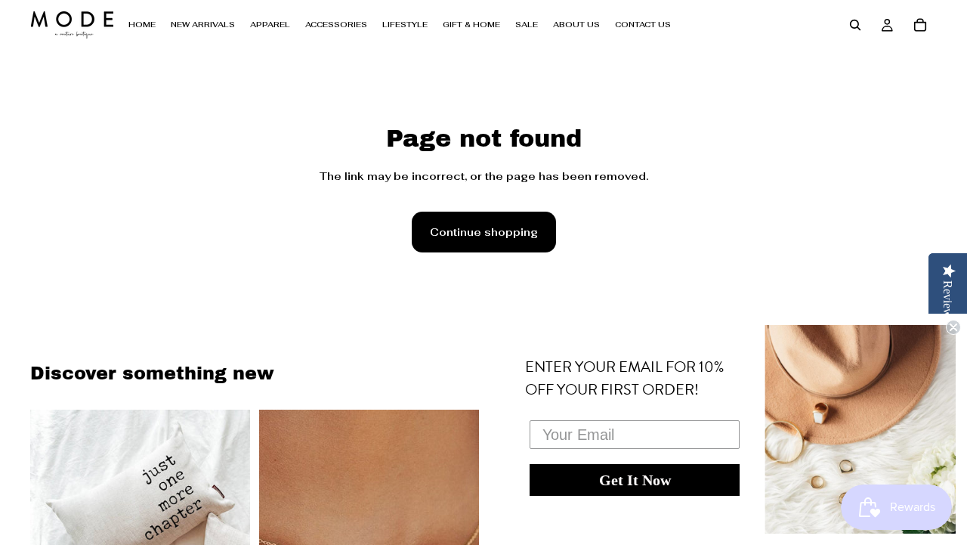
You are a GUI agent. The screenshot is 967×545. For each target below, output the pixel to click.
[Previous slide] (53, 506)
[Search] (855, 25)
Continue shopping (484, 232)
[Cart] (920, 25)
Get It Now (635, 480)
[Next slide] (227, 506)
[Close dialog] (953, 327)
